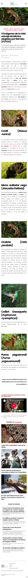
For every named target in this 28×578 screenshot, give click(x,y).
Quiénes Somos (12, 563)
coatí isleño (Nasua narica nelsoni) (11, 144)
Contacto (11, 564)
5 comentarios (6, 57)
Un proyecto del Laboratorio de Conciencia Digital (12, 570)
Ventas (10, 566)
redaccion (7, 55)
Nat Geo (14, 99)
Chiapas (11, 28)
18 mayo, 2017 (15, 55)
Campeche (5, 28)
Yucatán (20, 30)
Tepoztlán (16, 152)
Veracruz (14, 30)
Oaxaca (23, 28)
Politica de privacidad (13, 568)
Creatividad (17, 28)
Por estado (9, 30)
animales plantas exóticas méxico (10, 415)
